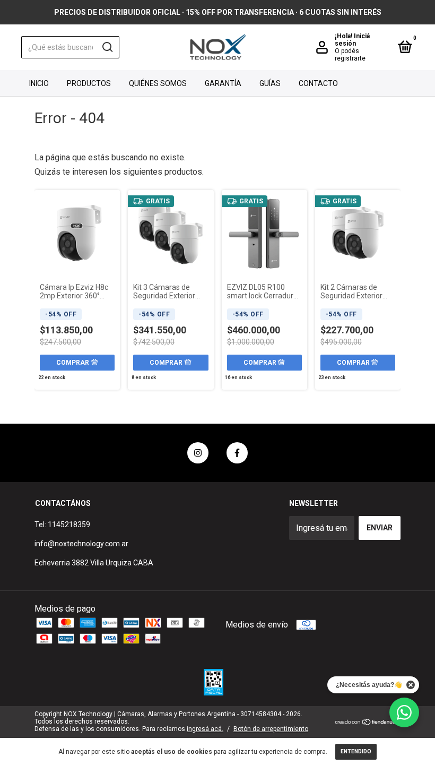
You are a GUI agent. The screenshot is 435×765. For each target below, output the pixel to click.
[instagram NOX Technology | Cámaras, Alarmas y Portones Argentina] (197, 452)
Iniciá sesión (352, 39)
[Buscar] (107, 47)
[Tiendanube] (367, 723)
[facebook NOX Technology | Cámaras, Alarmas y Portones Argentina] (237, 452)
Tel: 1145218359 (62, 524)
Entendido (356, 751)
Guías (270, 83)
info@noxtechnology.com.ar (81, 543)
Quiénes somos (158, 83)
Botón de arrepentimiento (270, 729)
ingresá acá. (205, 729)
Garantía (223, 83)
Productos (89, 83)
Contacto (318, 83)
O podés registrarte (350, 54)
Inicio (39, 83)
